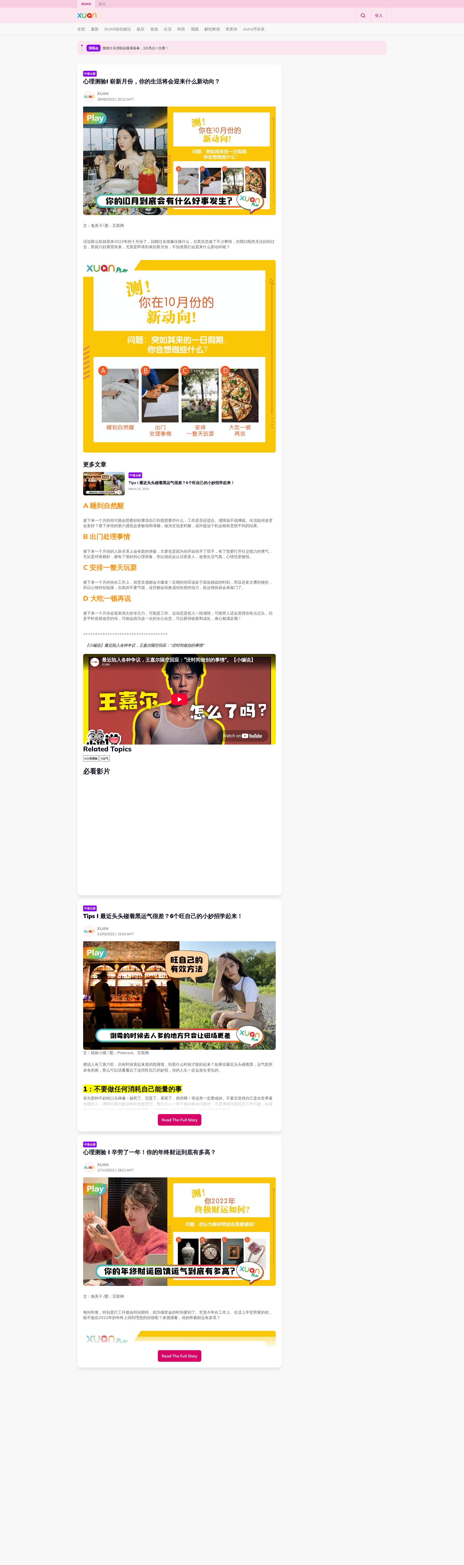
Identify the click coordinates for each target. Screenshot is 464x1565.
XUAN (86, 4)
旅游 (154, 29)
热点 (102, 4)
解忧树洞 (212, 29)
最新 (95, 29)
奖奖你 (231, 29)
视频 (195, 29)
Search (363, 15)
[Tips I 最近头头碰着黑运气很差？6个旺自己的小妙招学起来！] (104, 483)
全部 (81, 29)
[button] (82, 45)
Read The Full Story (179, 1119)
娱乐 (141, 29)
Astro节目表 (254, 29)
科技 (181, 29)
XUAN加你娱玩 (117, 29)
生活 (168, 29)
